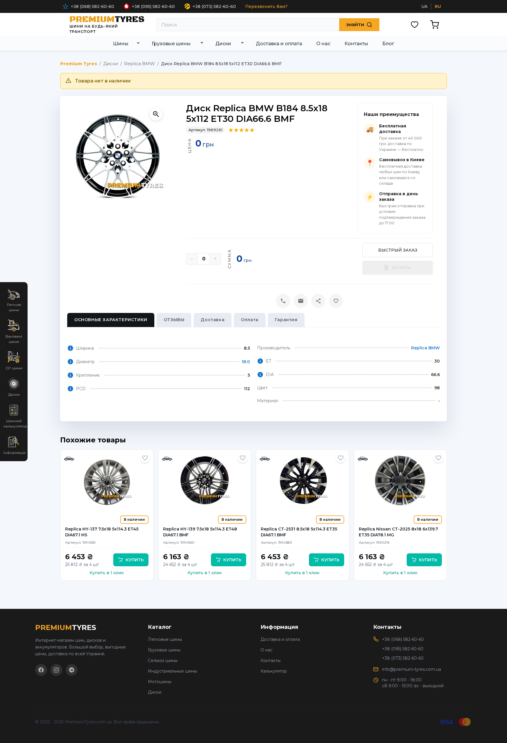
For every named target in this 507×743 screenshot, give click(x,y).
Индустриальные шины (172, 671)
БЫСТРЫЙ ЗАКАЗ (397, 250)
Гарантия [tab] (286, 319)
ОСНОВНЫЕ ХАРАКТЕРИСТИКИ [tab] (110, 319)
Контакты (270, 660)
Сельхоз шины (163, 660)
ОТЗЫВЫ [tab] (174, 319)
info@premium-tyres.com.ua (411, 669)
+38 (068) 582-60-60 (92, 6)
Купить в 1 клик (106, 572)
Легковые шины (165, 639)
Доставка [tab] (212, 319)
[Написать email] (301, 301)
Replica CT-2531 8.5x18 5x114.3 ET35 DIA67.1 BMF (299, 532)
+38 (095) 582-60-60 (153, 6)
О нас (267, 650)
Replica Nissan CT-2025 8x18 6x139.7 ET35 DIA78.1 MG (398, 532)
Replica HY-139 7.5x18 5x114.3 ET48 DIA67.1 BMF (200, 532)
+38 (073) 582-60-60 (214, 6)
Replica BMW (139, 63)
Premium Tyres (78, 63)
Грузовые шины (164, 650)
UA (424, 6)
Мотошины (159, 681)
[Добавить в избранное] (145, 458)
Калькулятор (274, 671)
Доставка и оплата (280, 639)
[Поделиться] (318, 301)
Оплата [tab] (249, 319)
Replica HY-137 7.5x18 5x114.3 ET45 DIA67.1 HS (101, 532)
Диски (110, 63)
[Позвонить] (283, 301)
